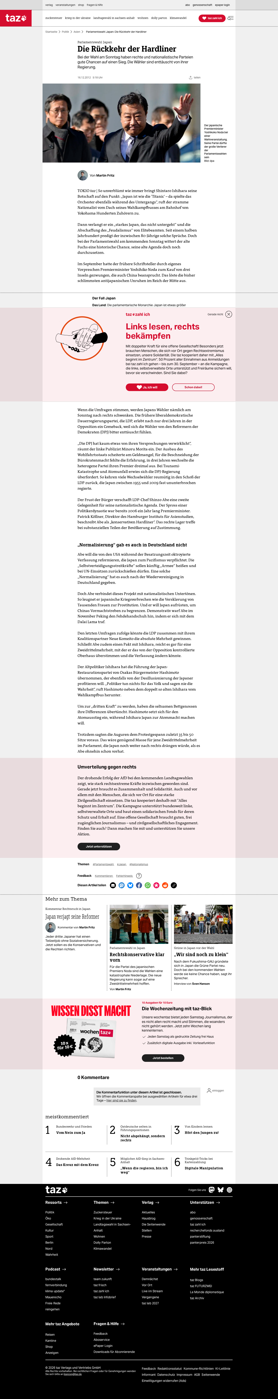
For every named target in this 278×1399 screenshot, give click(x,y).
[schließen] (229, 314)
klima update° (55, 1291)
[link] (54, 18)
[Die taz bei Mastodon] (212, 1191)
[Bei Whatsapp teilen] (148, 885)
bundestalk (53, 1279)
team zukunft (103, 1279)
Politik (65, 31)
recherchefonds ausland (207, 1230)
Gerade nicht (215, 314)
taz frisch (100, 1285)
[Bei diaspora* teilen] (156, 885)
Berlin (49, 1243)
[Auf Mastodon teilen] (122, 885)
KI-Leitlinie (222, 1369)
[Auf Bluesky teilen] (130, 885)
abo (193, 1212)
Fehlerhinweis (124, 876)
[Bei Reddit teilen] (165, 885)
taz (56, 1190)
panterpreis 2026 (202, 1243)
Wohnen (99, 1237)
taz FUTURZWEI (201, 1286)
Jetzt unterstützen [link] (99, 846)
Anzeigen (51, 1353)
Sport (49, 1237)
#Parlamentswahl (103, 864)
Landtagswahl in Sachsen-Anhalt (112, 1227)
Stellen (147, 1230)
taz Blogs (196, 1280)
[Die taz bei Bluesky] (221, 1191)
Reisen (50, 1335)
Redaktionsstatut (170, 1369)
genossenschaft (201, 1218)
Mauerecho (53, 1297)
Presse (146, 1237)
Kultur (49, 1230)
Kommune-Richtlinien (199, 1369)
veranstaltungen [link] (65, 5)
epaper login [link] (222, 5)
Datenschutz (166, 1375)
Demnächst (150, 1279)
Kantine (50, 1341)
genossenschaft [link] (202, 5)
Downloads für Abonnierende (114, 1352)
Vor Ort (147, 1285)
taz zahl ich (198, 1224)
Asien (77, 31)
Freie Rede (53, 1303)
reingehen (52, 1309)
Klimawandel (103, 1249)
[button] (231, 18)
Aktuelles (148, 1212)
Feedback (101, 1334)
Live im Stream (152, 1291)
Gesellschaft (54, 1224)
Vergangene (150, 1297)
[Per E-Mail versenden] (113, 885)
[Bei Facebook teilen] (139, 885)
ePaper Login (103, 1346)
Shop (49, 1347)
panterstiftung (200, 1237)
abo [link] (187, 5)
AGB (197, 1375)
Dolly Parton (102, 1243)
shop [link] (81, 5)
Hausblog (148, 1218)
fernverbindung (56, 1285)
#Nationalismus (139, 864)
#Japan (122, 864)
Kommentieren (104, 876)
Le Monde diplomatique (207, 1292)
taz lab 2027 (150, 1303)
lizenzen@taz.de (73, 1374)
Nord (48, 1249)
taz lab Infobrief (105, 1297)
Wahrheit (51, 1255)
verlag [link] (49, 5)
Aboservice (102, 1340)
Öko (48, 1218)
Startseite (51, 31)
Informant (149, 1375)
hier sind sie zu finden (121, 1100)
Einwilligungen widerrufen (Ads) (164, 1381)
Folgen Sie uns (197, 1190)
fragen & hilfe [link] (95, 5)
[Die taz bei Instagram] (230, 1191)
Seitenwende (211, 1375)
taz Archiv (197, 1298)
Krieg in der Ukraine (107, 1218)
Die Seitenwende (153, 1224)
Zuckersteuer (103, 1212)
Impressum (185, 1375)
